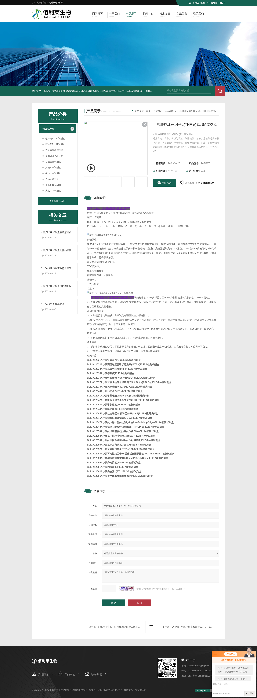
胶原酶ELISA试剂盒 (55, 144)
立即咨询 (166, 183)
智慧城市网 (140, 690)
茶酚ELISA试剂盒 (54, 156)
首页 (148, 111)
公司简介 (43, 674)
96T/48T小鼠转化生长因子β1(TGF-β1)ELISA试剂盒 (199, 626)
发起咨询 (249, 693)
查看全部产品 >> (57, 201)
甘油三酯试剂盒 (53, 161)
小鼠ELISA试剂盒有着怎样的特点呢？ (61, 232)
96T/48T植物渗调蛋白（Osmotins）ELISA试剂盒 (68, 91)
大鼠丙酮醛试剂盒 (54, 150)
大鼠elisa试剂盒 (53, 190)
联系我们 (96, 674)
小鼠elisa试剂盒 (53, 185)
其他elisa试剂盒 (53, 167)
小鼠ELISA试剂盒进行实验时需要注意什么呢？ (66, 286)
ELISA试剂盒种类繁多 (52, 304)
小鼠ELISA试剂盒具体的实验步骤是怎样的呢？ (66, 250)
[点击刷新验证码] (126, 588)
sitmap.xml (202, 690)
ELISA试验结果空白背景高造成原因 (60, 268)
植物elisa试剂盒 (53, 173)
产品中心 (70, 674)
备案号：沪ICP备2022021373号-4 (105, 690)
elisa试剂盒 (48, 129)
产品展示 (157, 111)
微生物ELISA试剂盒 (55, 138)
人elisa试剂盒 (52, 179)
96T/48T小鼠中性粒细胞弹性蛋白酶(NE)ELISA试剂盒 (126, 626)
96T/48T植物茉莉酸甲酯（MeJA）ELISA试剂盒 (116, 91)
